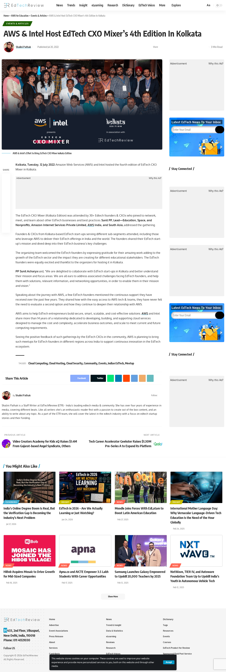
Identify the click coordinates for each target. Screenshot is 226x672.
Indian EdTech (116, 363)
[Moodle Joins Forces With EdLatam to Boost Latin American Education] (141, 487)
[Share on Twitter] (167, 47)
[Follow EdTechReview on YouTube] (192, 177)
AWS (91, 225)
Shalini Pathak (23, 46)
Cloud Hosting (57, 363)
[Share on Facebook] (161, 47)
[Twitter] (160, 395)
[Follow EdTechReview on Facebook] (174, 177)
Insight (65, 502)
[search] (202, 5)
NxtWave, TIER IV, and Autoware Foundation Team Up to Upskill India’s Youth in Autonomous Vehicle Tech (194, 576)
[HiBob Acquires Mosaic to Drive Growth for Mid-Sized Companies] (29, 550)
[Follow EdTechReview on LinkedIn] (211, 177)
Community (90, 363)
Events (103, 363)
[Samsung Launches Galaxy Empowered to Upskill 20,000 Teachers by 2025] (141, 550)
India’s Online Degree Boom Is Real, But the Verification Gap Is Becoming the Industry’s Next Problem (29, 512)
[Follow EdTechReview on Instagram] (202, 177)
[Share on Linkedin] (178, 47)
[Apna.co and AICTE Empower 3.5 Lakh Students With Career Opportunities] (85, 550)
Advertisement (23, 178)
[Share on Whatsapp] (172, 47)
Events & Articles (17, 23)
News (120, 502)
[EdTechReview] (24, 5)
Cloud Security (74, 363)
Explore (176, 5)
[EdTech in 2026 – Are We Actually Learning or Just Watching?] (85, 487)
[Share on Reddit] (183, 47)
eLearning (11, 502)
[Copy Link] (200, 47)
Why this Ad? (155, 178)
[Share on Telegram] (189, 47)
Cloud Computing (38, 363)
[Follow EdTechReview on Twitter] (183, 177)
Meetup (129, 363)
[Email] (194, 47)
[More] (205, 47)
